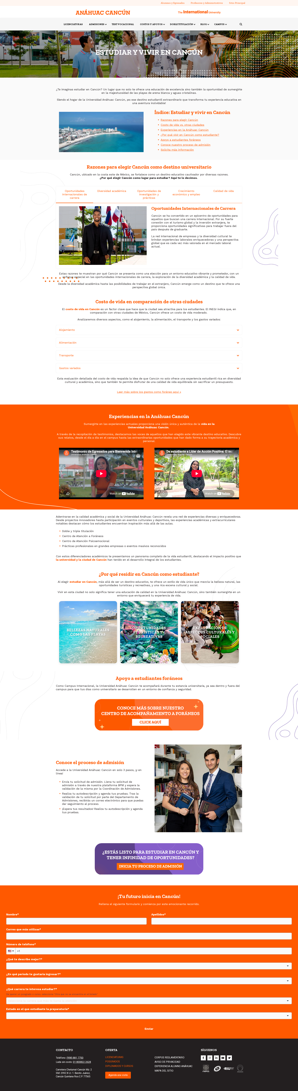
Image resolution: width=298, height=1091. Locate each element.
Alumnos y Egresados (173, 2)
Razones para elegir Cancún (179, 119)
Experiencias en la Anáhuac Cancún (185, 129)
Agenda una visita (118, 1075)
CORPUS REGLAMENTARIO (169, 1057)
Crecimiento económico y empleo (186, 192)
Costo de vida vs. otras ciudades (182, 124)
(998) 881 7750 (75, 1057)
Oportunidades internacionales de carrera (74, 194)
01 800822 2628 (82, 1062)
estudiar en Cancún (83, 581)
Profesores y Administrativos (207, 2)
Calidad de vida (223, 191)
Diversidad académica (111, 191)
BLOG (203, 24)
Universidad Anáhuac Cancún (148, 427)
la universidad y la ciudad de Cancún (81, 559)
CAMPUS (219, 24)
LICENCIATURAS (73, 24)
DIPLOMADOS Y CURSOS (119, 1066)
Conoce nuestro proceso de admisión (185, 144)
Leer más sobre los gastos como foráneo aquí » (149, 391)
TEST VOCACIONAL (123, 24)
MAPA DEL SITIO (164, 1070)
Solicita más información (177, 149)
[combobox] (149, 966)
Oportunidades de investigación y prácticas (149, 194)
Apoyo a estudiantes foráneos (181, 139)
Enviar (149, 1028)
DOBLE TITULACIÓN (181, 24)
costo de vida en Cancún (82, 309)
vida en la (207, 424)
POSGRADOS (112, 1061)
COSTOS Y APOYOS (151, 24)
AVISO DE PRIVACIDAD (167, 1061)
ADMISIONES (96, 24)
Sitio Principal (237, 2)
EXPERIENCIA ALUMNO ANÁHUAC (173, 1066)
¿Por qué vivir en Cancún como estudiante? (190, 134)
